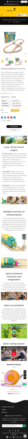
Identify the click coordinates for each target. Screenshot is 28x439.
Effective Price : (5, 97)
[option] (18, 61)
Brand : (4, 100)
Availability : (5, 105)
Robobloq (16, 101)
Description (14, 126)
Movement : (5, 103)
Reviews (14, 130)
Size (2, 110)
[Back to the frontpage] (9, 22)
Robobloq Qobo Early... (14, 392)
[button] (22, 15)
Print (10, 121)
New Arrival (16, 22)
